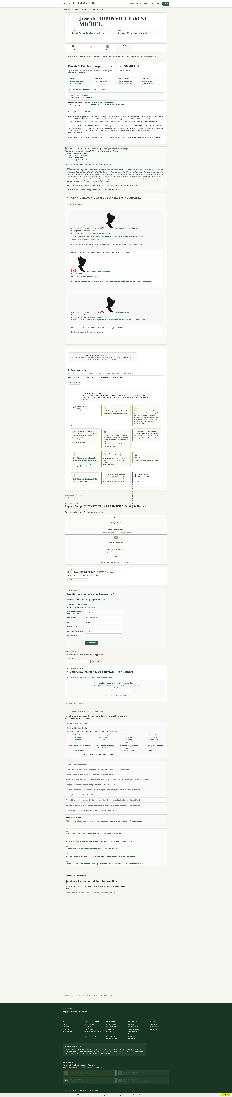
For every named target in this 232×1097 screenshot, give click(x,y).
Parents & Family (72, 56)
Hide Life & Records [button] (74, 382)
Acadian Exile (88, 1034)
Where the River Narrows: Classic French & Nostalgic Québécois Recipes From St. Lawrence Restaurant (103, 790)
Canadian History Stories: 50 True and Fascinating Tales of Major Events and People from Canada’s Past (103, 805)
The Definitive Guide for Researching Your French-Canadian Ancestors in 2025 (93, 190)
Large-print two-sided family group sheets (116, 552)
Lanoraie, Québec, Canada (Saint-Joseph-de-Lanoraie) (133, 281)
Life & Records (97, 56)
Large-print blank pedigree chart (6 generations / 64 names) (116, 532)
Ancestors (77, 9)
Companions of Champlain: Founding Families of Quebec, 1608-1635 (90, 785)
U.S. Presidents (110, 1036)
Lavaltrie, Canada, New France (93, 33)
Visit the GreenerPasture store (77, 821)
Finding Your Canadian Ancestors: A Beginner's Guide (85, 795)
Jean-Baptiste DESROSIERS (87, 281)
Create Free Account (123, 691)
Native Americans (89, 1024)
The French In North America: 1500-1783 (85, 240)
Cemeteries (66, 1029)
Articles (145, 4)
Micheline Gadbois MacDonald (81, 164)
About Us (131, 1036)
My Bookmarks (154, 1026)
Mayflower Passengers (91, 1036)
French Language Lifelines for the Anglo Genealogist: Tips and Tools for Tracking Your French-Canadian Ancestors (107, 779)
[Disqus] (116, 918)
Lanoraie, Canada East (95, 276)
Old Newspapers (133, 1026)
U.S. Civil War (110, 1029)
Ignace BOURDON (92, 105)
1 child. (160, 117)
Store (157, 4)
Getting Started (133, 1031)
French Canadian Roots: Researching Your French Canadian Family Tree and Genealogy (97, 769)
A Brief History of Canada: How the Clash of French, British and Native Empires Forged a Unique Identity (103, 800)
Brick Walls (131, 1034)
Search (132, 4)
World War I (110, 1031)
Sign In (166, 3)
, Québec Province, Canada (92, 317)
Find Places (66, 1026)
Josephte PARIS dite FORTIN (89, 117)
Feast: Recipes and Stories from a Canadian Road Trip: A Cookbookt (90, 810)
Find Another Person (133, 56)
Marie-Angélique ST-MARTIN (146, 121)
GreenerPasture (68, 9)
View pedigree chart (148, 84)
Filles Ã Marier (89, 1029)
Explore (138, 4)
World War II (110, 1034)
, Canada (86, 274)
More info (142, 1095)
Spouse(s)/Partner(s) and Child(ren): (81, 112)
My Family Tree (67, 1031)
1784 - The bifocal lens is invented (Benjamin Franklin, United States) (84, 459)
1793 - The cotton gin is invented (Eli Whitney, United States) (85, 480)
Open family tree (147, 81)
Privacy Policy (94, 1090)
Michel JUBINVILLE (92, 102)
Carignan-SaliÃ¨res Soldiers (92, 1031)
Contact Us (131, 1039)
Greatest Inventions (112, 1039)
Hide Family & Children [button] (74, 204)
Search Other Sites (118, 56)
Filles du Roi (88, 1026)
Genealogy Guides (133, 1029)
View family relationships (126, 81)
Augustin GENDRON (123, 131)
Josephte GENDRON (89, 126)
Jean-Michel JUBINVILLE (77, 81)
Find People (66, 1024)
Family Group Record (116, 542)
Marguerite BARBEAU (107, 102)
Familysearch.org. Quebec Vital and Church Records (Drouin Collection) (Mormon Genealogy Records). (111, 236)
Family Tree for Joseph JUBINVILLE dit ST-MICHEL (116, 562)
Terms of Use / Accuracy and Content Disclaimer (75, 1090)
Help (152, 4)
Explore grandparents (100, 81)
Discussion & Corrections (148, 56)
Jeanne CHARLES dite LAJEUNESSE (112, 105)
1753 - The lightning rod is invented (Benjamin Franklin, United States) (115, 412)
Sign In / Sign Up (155, 1029)
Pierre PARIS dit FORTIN (124, 121)
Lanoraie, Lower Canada (139, 33)
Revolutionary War (111, 1026)
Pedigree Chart (116, 523)
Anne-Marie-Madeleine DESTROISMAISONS (129, 320)
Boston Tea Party (111, 1024)
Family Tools (107, 56)
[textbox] (78, 661)
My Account (153, 1024)
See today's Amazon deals (132, 821)
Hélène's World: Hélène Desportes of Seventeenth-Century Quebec (90, 774)
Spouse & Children (84, 56)
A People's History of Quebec (76, 764)
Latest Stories (132, 1024)
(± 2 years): (74, 627)
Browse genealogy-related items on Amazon (106, 821)
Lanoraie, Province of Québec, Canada (96, 233)
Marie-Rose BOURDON (77, 84)
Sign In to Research (109, 691)
